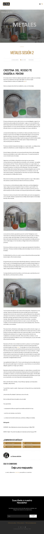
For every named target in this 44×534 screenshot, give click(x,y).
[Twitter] (20, 527)
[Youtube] (25, 527)
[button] (40, 4)
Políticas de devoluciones (30, 523)
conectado (17, 472)
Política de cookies (12, 523)
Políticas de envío (20, 523)
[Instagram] (23, 527)
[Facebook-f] (18, 527)
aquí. (25, 81)
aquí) (18, 347)
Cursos (22, 46)
